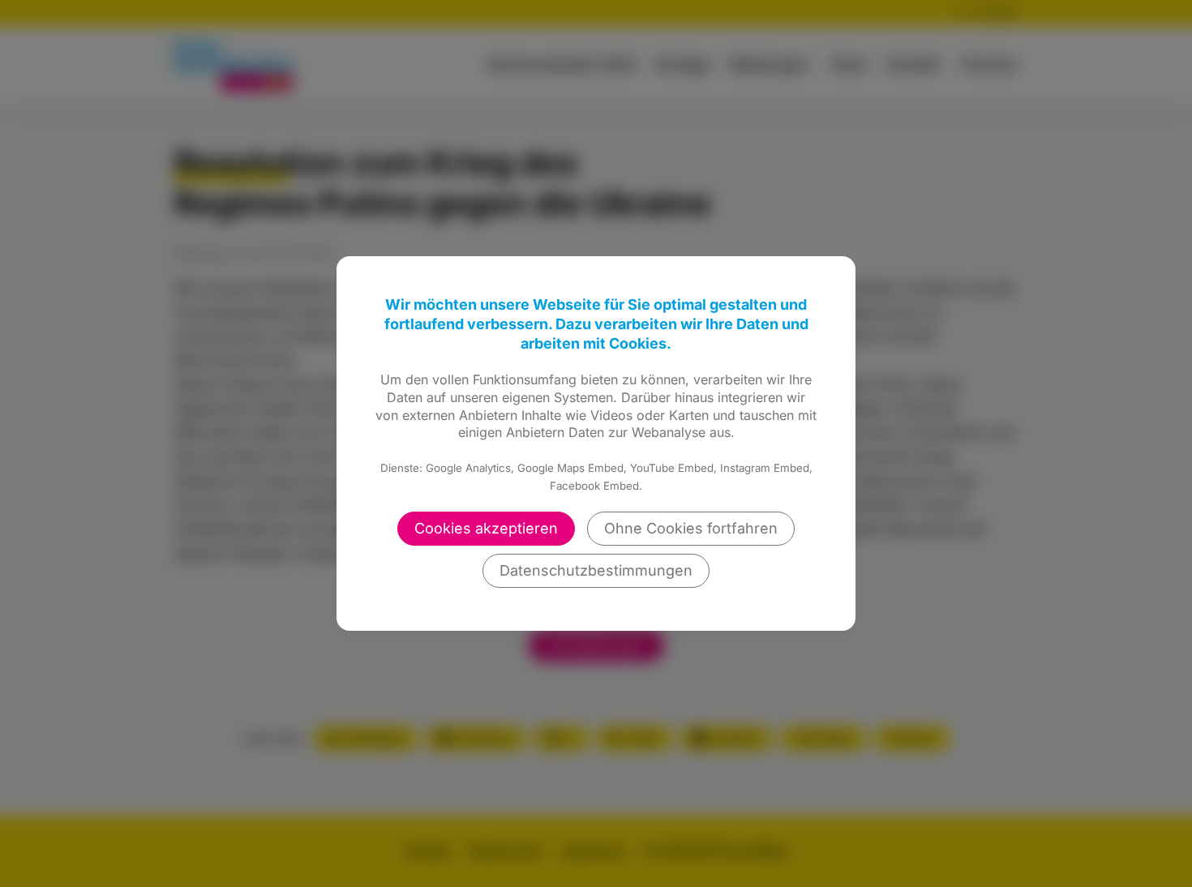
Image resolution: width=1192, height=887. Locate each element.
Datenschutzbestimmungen (596, 570)
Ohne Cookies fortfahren (691, 528)
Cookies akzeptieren (486, 528)
